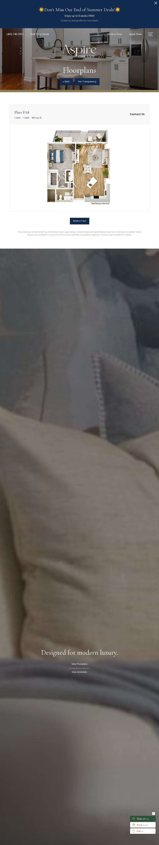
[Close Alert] (155, 4)
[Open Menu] (150, 34)
